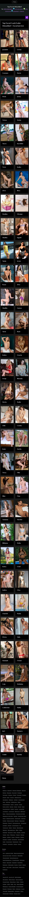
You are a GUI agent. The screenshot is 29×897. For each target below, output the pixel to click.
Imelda (19, 754)
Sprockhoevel (15, 825)
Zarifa (19, 449)
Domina (16, 865)
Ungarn (19, 844)
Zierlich (21, 882)
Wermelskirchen (11, 830)
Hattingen (8, 802)
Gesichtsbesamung (7, 860)
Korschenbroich (6, 809)
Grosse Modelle (12, 886)
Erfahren (11, 893)
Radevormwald (10, 820)
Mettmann (23, 811)
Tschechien (10, 844)
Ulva (18, 590)
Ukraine (15, 844)
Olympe (20, 214)
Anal (4, 853)
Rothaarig (9, 889)
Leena (19, 49)
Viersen (14, 827)
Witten (20, 830)
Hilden (19, 802)
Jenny (19, 96)
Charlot (5, 613)
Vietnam (22, 834)
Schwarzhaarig (19, 886)
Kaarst (20, 804)
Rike (3, 496)
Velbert (10, 827)
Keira (4, 566)
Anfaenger (18, 889)
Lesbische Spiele (9, 853)
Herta (4, 402)
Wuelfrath (5, 832)
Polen (20, 841)
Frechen (12, 797)
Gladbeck (11, 799)
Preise (14, 1)
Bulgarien (17, 837)
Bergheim (9, 790)
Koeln (23, 806)
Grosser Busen (6, 882)
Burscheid (14, 792)
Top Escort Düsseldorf (14, 7)
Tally (18, 637)
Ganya (19, 308)
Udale (4, 754)
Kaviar (4, 867)
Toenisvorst (5, 827)
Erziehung (5, 869)
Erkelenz (24, 795)
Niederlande (15, 841)
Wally (19, 402)
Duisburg (10, 795)
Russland (5, 844)
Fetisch (4, 862)
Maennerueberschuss (19, 853)
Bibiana (5, 543)
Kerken (15, 806)
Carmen (5, 73)
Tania (4, 261)
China (8, 834)
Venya (4, 120)
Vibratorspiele (6, 858)
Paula (19, 613)
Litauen (13, 837)
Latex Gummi (15, 867)
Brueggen (9, 792)
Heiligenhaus (14, 802)
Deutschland (9, 841)
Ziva (18, 284)
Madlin (4, 308)
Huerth (12, 804)
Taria (4, 331)
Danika (4, 214)
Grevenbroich (21, 799)
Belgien (4, 837)
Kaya (4, 284)
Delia (19, 543)
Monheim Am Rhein (20, 813)
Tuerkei (4, 834)
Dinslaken (19, 792)
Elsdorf (14, 795)
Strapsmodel (6, 893)
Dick (15, 884)
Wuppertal (10, 832)
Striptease (22, 860)
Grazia (19, 355)
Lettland (9, 837)
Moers (4, 813)
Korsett (20, 865)
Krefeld (12, 809)
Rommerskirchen (16, 823)
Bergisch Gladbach (17, 790)
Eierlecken (5, 865)
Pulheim (4, 820)
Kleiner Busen (12, 879)
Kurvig (22, 889)
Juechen (16, 804)
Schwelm (5, 825)
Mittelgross (5, 886)
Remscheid (21, 820)
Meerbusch (17, 811)
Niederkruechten (10, 818)
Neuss (4, 818)
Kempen (11, 806)
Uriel (19, 566)
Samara (20, 731)
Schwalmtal (23, 823)
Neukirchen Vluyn (22, 816)
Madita (4, 237)
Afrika (14, 832)
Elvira (4, 637)
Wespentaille (11, 891)
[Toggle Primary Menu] (26, 17)
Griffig (8, 884)
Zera (4, 190)
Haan (4, 802)
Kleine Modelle (20, 884)
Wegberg (5, 830)
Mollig (12, 884)
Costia (19, 425)
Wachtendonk (20, 827)
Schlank (4, 884)
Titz (20, 825)
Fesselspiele (21, 867)
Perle (4, 96)
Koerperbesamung (14, 858)
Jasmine (5, 49)
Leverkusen (11, 811)
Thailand (18, 834)
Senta (19, 120)
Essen (8, 797)
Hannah (5, 660)
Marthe (19, 519)
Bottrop (4, 792)
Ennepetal (19, 795)
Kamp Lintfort (6, 806)
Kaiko (19, 167)
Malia (19, 707)
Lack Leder (9, 867)
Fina (18, 496)
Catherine (6, 707)
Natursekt (9, 862)
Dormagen (5, 795)
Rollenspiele (11, 865)
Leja (3, 684)
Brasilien (19, 832)
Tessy (4, 472)
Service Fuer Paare (7, 855)
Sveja (4, 378)
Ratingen (17, 820)
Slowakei (5, 839)
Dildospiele (19, 855)
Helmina (20, 684)
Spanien (23, 832)
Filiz (18, 472)
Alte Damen (5, 879)
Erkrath (4, 797)
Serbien (22, 837)
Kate (4, 449)
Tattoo (21, 891)
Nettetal (15, 816)
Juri (3, 731)
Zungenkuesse (15, 860)
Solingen (10, 825)
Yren (4, 167)
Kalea (4, 355)
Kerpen (19, 806)
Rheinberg (5, 823)
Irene (19, 261)
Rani (18, 331)
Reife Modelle (18, 877)
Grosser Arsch (17, 893)
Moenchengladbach (10, 813)
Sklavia (24, 865)
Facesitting (19, 862)
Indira (4, 590)
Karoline (20, 143)
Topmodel (5, 891)
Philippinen (12, 834)
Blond (14, 889)
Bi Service (14, 855)
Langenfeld (21, 809)
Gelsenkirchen (18, 797)
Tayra (4, 143)
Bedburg (5, 790)
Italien (4, 841)
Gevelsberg (5, 799)
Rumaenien (14, 839)
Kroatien (9, 839)
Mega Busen (13, 882)
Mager (17, 882)
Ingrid (19, 237)
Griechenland (21, 839)
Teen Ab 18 (5, 877)
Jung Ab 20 (11, 877)
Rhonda (20, 378)
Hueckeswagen (6, 804)
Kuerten (16, 809)
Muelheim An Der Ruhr (8, 816)
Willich (17, 830)
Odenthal (23, 818)
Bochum (24, 790)
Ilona (4, 778)
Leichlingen (5, 811)
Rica (18, 190)
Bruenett (5, 889)
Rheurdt (10, 823)
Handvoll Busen (19, 879)
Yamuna (5, 519)
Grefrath (16, 799)
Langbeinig (17, 891)
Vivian (19, 660)
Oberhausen (17, 818)
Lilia (3, 425)
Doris (19, 73)
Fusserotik (14, 862)
